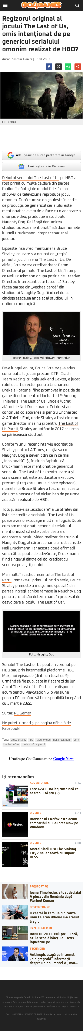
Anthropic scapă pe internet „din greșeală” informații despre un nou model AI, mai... (54, 959)
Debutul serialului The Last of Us (30, 178)
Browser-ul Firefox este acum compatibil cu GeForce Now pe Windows (54, 823)
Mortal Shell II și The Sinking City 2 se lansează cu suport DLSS (53, 853)
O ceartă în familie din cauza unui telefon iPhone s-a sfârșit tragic (54, 917)
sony (76, 740)
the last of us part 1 (33, 744)
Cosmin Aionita (22, 59)
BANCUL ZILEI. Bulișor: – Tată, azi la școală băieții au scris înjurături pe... (54, 938)
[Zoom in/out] (11, 970)
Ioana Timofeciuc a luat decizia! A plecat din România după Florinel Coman (55, 896)
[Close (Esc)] (1, 970)
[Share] (4, 970)
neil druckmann (62, 740)
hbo (31, 740)
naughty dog (43, 740)
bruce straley (18, 740)
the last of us (11, 744)
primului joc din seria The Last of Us (33, 260)
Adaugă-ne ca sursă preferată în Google (46, 155)
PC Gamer (22, 713)
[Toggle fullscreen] (8, 970)
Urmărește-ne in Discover (46, 166)
